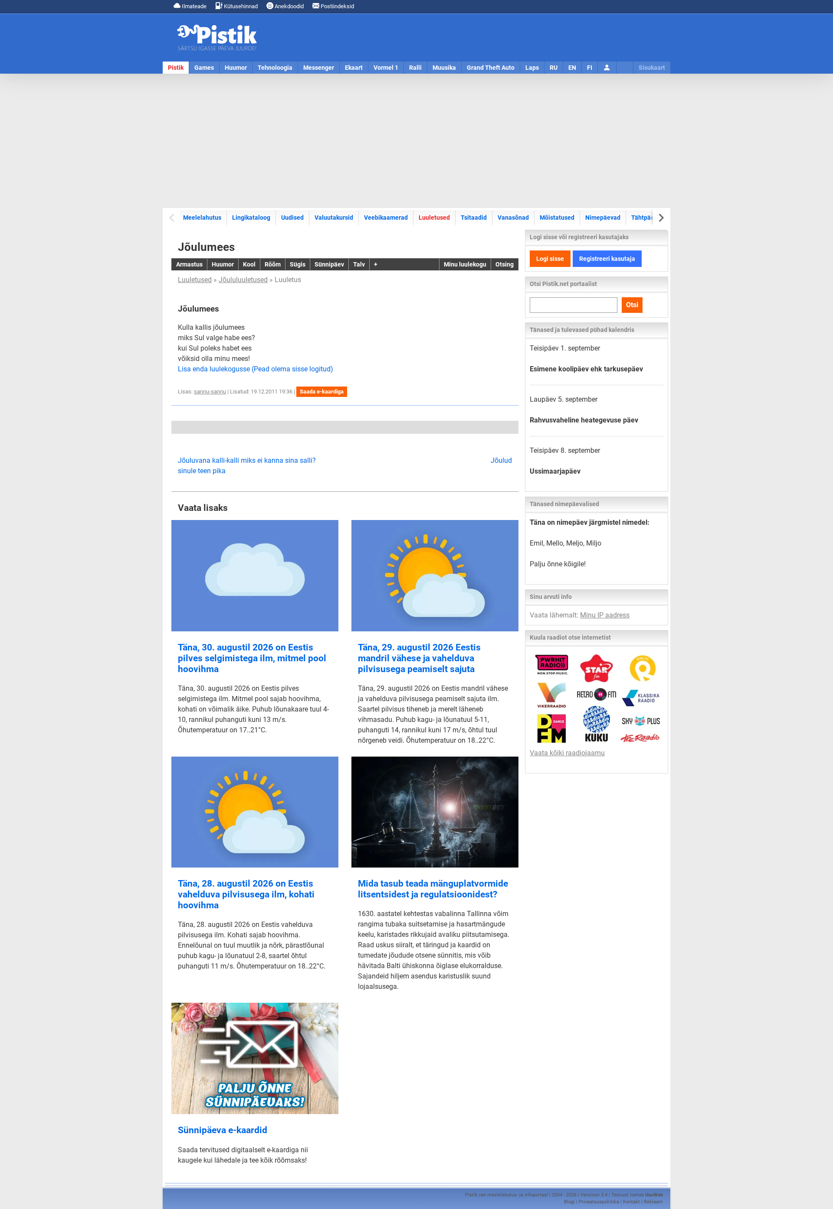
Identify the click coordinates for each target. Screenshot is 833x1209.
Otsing (504, 264)
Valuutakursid (334, 217)
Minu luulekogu (465, 264)
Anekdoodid (288, 6)
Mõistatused (557, 217)
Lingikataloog (251, 217)
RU (554, 67)
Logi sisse (550, 258)
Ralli (415, 67)
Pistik (176, 67)
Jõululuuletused (243, 280)
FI (589, 67)
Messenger (318, 67)
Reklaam (653, 1202)
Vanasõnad (513, 217)
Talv (359, 264)
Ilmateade (193, 6)
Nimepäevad (602, 217)
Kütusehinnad (240, 6)
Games (204, 67)
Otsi (632, 305)
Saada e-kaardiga (322, 391)
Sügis (297, 264)
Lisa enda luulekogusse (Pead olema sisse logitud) (255, 369)
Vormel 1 (386, 67)
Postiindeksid (336, 6)
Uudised (292, 217)
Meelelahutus (202, 217)
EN (572, 67)
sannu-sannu (210, 391)
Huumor (236, 67)
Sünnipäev (329, 264)
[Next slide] (660, 217)
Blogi (569, 1202)
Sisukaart (652, 67)
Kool (249, 264)
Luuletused (434, 217)
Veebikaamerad (386, 217)
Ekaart (354, 67)
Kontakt (631, 1202)
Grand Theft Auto (491, 67)
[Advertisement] (416, 141)
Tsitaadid (474, 217)
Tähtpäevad (647, 217)
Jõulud (501, 460)
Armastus (189, 264)
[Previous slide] (172, 217)
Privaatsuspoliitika (599, 1202)
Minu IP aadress (605, 615)
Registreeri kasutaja (607, 258)
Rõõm (273, 264)
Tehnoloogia (275, 67)
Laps (532, 67)
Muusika (444, 67)
